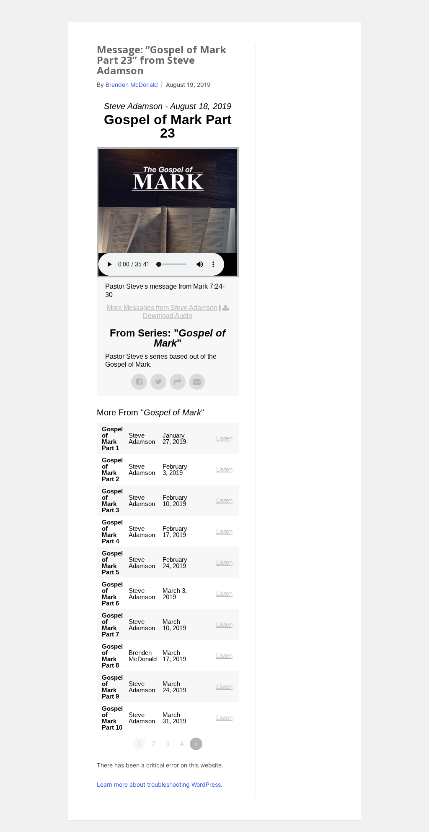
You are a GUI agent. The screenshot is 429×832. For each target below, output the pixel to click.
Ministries (312, 50)
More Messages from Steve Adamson (162, 307)
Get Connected (239, 67)
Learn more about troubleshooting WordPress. (159, 784)
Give (328, 67)
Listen (224, 438)
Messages (293, 67)
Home (226, 50)
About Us (262, 50)
